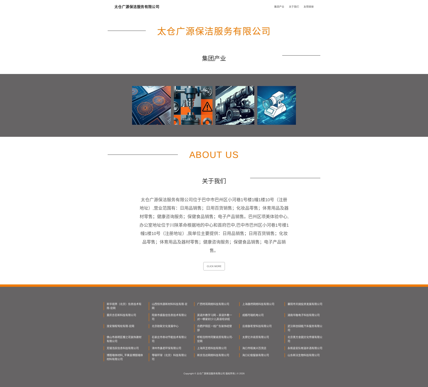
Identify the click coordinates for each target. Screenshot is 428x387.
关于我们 (294, 6)
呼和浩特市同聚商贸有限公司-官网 (215, 339)
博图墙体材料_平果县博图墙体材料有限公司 (125, 357)
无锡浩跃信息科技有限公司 (123, 348)
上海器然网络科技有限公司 (258, 304)
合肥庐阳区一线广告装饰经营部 (214, 328)
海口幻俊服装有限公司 (255, 355)
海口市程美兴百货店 (254, 348)
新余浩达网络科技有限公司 (213, 355)
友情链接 (309, 6)
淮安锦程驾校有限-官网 (120, 326)
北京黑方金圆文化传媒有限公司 (305, 339)
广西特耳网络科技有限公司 (213, 304)
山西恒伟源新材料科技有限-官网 (169, 306)
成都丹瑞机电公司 (253, 315)
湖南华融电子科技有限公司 (304, 315)
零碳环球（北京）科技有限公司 (169, 357)
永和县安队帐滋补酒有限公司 (305, 348)
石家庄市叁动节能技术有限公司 (169, 339)
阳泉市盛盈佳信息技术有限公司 (169, 317)
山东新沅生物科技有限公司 (304, 355)
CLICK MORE (214, 266)
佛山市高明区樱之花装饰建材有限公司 (124, 339)
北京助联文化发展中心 (165, 326)
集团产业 (279, 6)
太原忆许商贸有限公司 (255, 337)
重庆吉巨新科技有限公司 (121, 315)
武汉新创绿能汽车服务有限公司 (305, 328)
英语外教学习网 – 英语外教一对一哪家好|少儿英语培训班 (214, 317)
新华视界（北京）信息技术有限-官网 (124, 306)
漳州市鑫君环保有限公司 (166, 348)
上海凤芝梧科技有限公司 (212, 348)
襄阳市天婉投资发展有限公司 (305, 304)
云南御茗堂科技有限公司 (257, 326)
